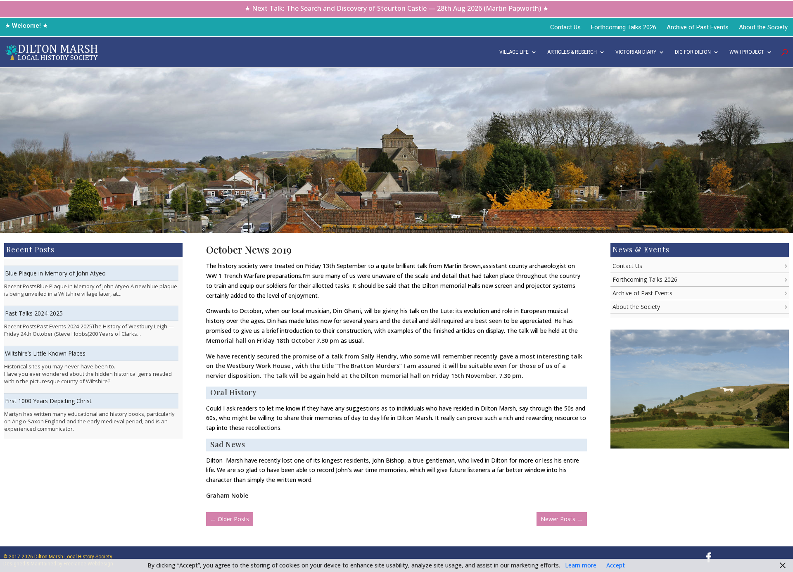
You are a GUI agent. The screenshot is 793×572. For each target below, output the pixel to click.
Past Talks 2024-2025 (34, 313)
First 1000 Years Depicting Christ (48, 401)
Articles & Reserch (572, 52)
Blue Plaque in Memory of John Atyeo (55, 273)
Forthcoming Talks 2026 (623, 27)
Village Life (514, 52)
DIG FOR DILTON (693, 52)
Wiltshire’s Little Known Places (45, 353)
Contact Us (565, 27)
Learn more (580, 565)
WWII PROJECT (746, 52)
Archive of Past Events (698, 27)
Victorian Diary (635, 52)
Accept (615, 565)
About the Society (763, 27)
